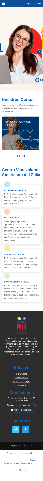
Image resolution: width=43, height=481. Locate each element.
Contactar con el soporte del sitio (21, 453)
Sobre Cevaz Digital (21, 381)
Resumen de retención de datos (18, 463)
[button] (29, 3)
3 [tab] (22, 156)
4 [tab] (24, 156)
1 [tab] (17, 156)
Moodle (22, 470)
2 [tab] (19, 156)
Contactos (21, 385)
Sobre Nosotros (22, 378)
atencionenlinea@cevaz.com (21, 412)
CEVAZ (30, 446)
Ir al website (21, 374)
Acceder (37, 3)
